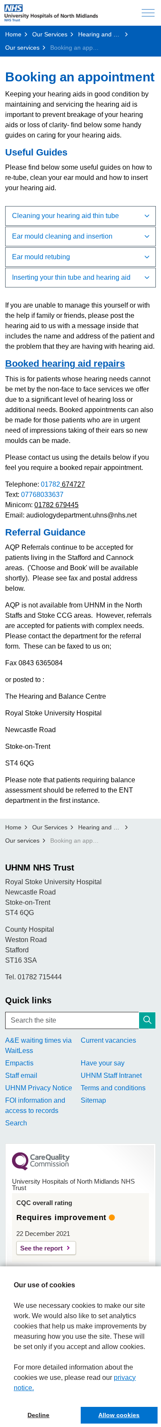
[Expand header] (148, 13)
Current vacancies (108, 1040)
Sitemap (93, 1100)
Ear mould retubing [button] (41, 256)
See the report (41, 1248)
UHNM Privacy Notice (38, 1088)
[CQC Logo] (41, 1168)
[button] (147, 1020)
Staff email (21, 1075)
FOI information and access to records (35, 1105)
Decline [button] (38, 1415)
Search (16, 1123)
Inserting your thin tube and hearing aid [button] (71, 277)
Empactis (19, 1063)
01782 (50, 484)
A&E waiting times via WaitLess (38, 1045)
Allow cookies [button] (119, 1415)
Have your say (103, 1063)
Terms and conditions (113, 1088)
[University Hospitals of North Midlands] (51, 12)
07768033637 (42, 494)
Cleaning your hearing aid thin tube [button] (65, 215)
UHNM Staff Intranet (111, 1075)
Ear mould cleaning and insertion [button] (62, 236)
